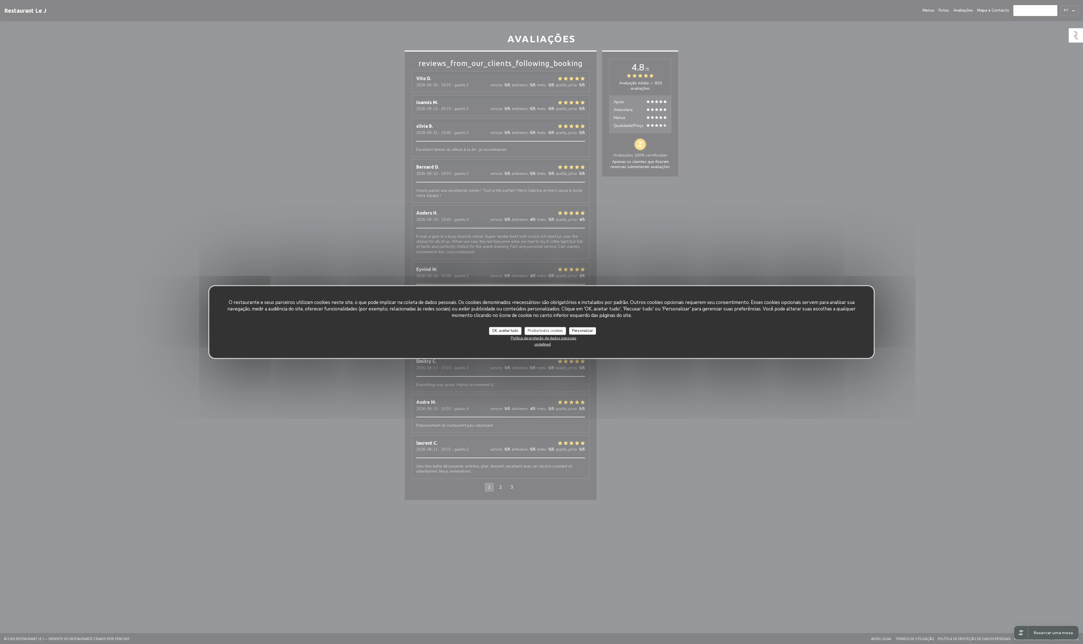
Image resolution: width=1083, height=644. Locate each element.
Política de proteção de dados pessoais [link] (543, 338)
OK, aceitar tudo (505, 330)
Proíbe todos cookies (545, 330)
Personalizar (582, 330)
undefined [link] (542, 344)
